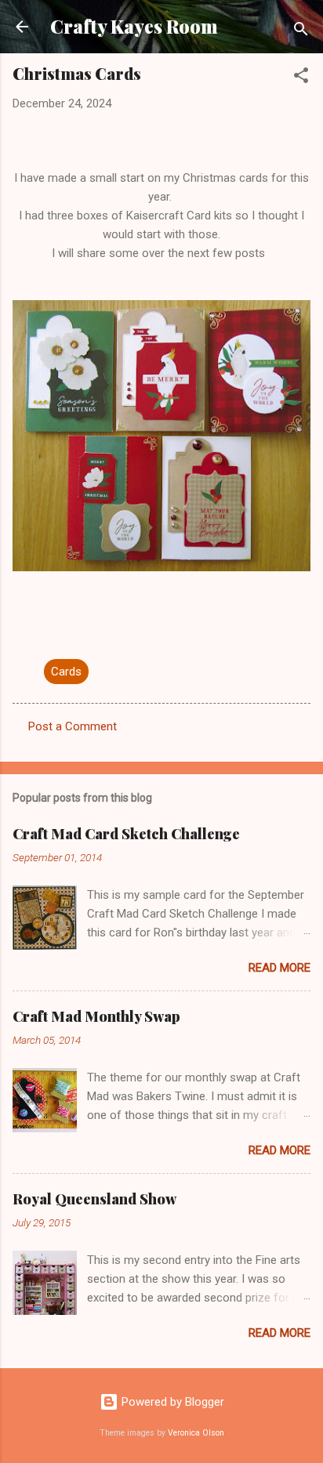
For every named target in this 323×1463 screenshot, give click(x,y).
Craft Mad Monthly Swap (96, 1016)
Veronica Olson (196, 1433)
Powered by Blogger (171, 1402)
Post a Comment (72, 726)
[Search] (301, 32)
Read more (279, 968)
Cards (66, 672)
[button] (301, 78)
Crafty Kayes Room (134, 26)
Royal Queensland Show (94, 1199)
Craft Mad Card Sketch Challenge (126, 833)
